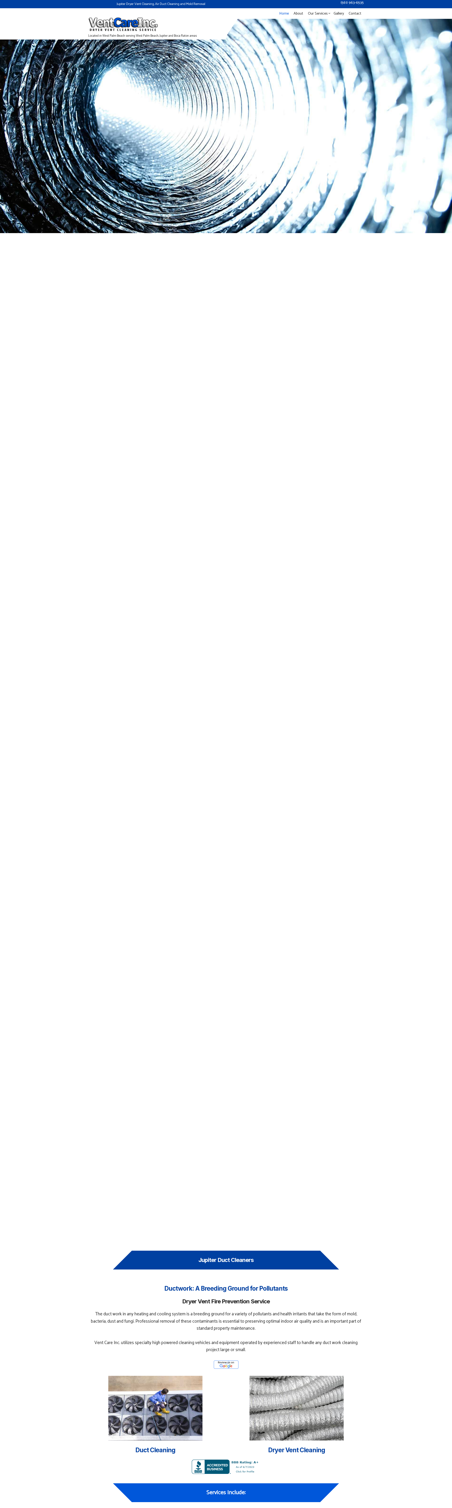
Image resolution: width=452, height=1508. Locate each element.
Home (284, 13)
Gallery (339, 13)
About (298, 13)
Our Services (318, 13)
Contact (355, 13)
